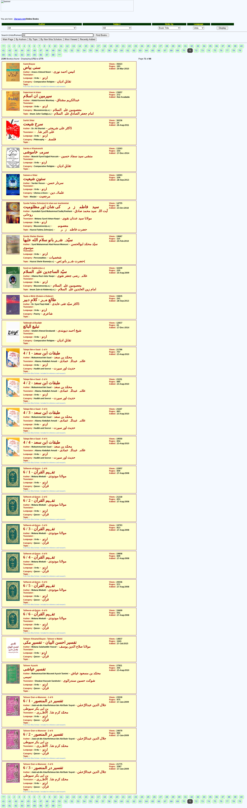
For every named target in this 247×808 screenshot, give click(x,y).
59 (115, 50)
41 (3, 50)
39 (235, 46)
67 (165, 50)
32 (192, 46)
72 (196, 50)
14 (80, 46)
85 (34, 55)
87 (47, 55)
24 (142, 46)
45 (28, 50)
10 (55, 46)
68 (171, 50)
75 (215, 50)
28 (167, 46)
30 (179, 46)
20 (117, 46)
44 (22, 50)
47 (41, 50)
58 (109, 50)
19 (111, 46)
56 (97, 50)
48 (47, 50)
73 (202, 50)
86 (41, 55)
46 (34, 50)
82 (16, 55)
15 (86, 46)
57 (103, 50)
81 (10, 55)
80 (3, 55)
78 (233, 50)
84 (28, 55)
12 (67, 46)
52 (72, 50)
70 (184, 50)
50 (59, 50)
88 (53, 55)
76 (221, 50)
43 (16, 50)
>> (59, 55)
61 (128, 50)
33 (198, 46)
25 (148, 46)
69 (177, 50)
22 (129, 46)
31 (185, 46)
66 (159, 50)
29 (173, 46)
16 (92, 46)
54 (84, 50)
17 (98, 46)
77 (227, 50)
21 (123, 46)
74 (209, 50)
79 (240, 50)
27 (160, 46)
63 (140, 50)
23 (136, 46)
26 (154, 46)
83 (22, 55)
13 (73, 46)
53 (78, 50)
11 (61, 46)
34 (204, 46)
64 (146, 50)
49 (53, 50)
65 (153, 50)
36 (216, 46)
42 (10, 50)
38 (229, 46)
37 (223, 46)
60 (121, 50)
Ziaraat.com (20, 19)
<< (3, 46)
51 (66, 50)
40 (241, 46)
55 (90, 50)
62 (134, 50)
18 (105, 46)
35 (210, 46)
